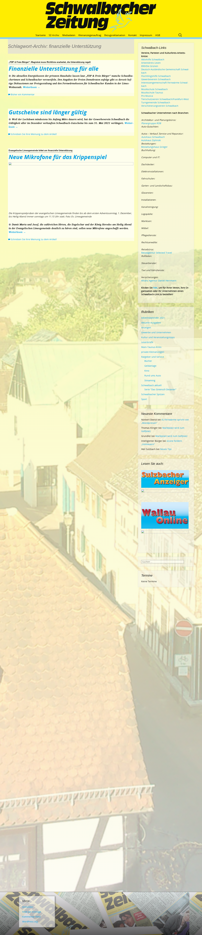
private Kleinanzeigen (152, 351)
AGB (157, 35)
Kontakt (132, 35)
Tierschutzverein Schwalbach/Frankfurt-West (165, 99)
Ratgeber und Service (152, 356)
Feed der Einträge (31, 911)
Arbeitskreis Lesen (151, 62)
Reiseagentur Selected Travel (156, 252)
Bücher (148, 360)
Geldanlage (150, 365)
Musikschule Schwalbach (154, 89)
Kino (146, 370)
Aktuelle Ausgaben (151, 322)
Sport (144, 399)
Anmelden (27, 906)
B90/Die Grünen (149, 66)
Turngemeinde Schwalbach (155, 102)
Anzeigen (146, 327)
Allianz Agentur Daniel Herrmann (158, 280)
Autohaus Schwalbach (153, 136)
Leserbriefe (147, 342)
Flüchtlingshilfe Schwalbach (156, 75)
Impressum (146, 35)
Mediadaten (68, 35)
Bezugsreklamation (114, 35)
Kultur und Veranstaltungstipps (158, 337)
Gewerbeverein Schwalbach (156, 79)
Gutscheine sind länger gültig (48, 112)
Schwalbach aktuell (151, 385)
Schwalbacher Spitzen (153, 394)
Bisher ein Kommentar (23, 94)
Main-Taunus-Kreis (151, 347)
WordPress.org (30, 921)
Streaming (149, 380)
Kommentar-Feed (31, 916)
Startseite (41, 35)
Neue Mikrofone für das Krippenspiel (58, 157)
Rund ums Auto (152, 375)
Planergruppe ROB (151, 123)
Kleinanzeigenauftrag (89, 35)
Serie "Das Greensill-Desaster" (160, 389)
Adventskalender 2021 (153, 317)
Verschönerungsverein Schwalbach (159, 105)
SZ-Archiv (54, 35)
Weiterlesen (31, 87)
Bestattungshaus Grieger (154, 146)
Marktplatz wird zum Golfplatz (171, 436)
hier (155, 287)
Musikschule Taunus (152, 92)
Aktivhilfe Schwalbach (152, 59)
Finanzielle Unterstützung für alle (53, 68)
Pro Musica (147, 95)
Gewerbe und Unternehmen (156, 332)
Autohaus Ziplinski (151, 140)
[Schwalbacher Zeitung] (101, 17)
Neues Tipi (166, 449)
